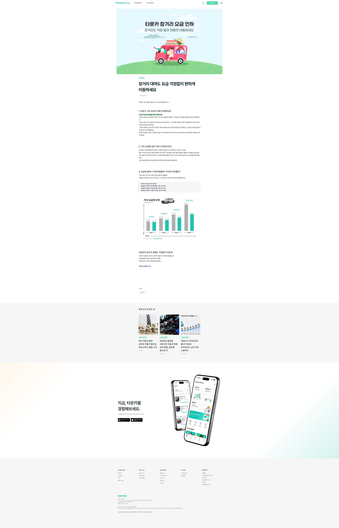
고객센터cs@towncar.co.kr (206, 483)
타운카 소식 (141, 78)
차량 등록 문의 (142, 478)
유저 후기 (162, 483)
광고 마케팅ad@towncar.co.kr (206, 479)
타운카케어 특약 (140, 512)
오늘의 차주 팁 (142, 337)
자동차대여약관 (133, 512)
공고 (119, 478)
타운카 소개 (141, 473)
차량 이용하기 (138, 3)
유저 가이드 (162, 480)
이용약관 (119, 512)
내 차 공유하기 (150, 3)
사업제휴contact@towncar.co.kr (207, 474)
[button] (221, 3)
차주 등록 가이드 (163, 475)
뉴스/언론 (120, 475)
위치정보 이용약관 (148, 512)
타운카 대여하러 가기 (145, 266)
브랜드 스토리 (121, 480)
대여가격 (142, 292)
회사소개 (120, 473)
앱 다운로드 (212, 3)
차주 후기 (162, 478)
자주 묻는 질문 (184, 473)
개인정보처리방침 (125, 512)
